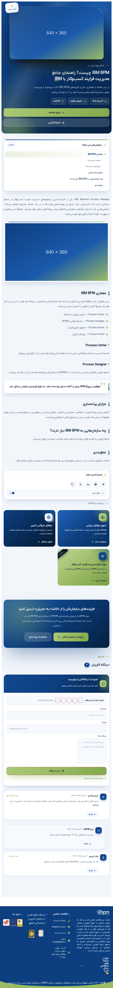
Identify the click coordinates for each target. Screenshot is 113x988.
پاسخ (91, 814)
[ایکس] (81, 484)
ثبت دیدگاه (54, 770)
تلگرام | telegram (59, 927)
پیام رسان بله (60, 933)
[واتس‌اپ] (96, 484)
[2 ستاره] (74, 700)
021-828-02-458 (59, 921)
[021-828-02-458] (69, 921)
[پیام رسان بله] (69, 933)
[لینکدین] (88, 484)
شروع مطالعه (54, 112)
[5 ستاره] (57, 700)
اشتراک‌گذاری (54, 122)
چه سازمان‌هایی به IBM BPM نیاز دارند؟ (86, 179)
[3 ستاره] (68, 700)
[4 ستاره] (63, 700)
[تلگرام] (103, 484)
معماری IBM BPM (95, 154)
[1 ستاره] (80, 700)
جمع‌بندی (99, 185)
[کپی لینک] (73, 484)
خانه (107, 65)
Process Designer (93, 166)
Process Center (94, 160)
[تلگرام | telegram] (69, 927)
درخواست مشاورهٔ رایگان (73, 636)
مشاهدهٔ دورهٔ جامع (38, 636)
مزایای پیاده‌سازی (96, 172)
